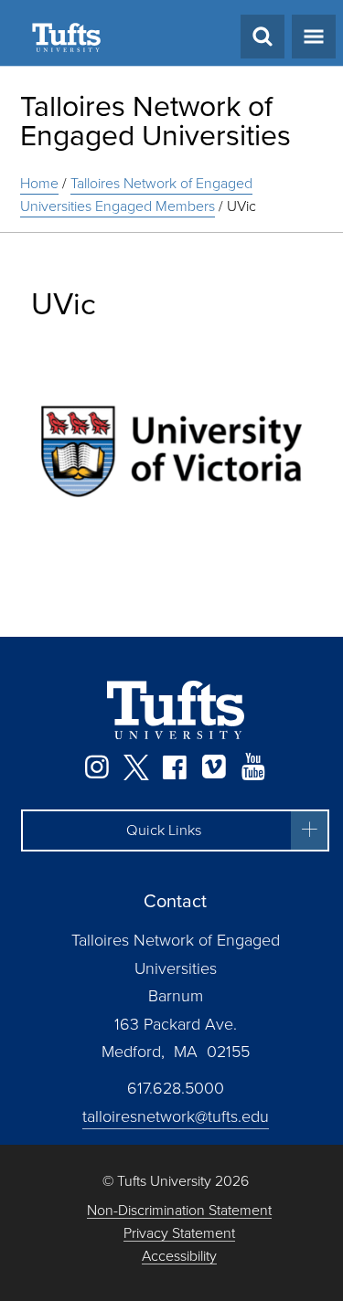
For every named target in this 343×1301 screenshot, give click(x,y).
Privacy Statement (179, 1234)
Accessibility (179, 1256)
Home (39, 183)
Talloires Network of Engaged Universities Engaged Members (136, 195)
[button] (175, 830)
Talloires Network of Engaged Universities (155, 120)
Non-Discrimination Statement (179, 1211)
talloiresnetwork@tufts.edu (175, 1116)
